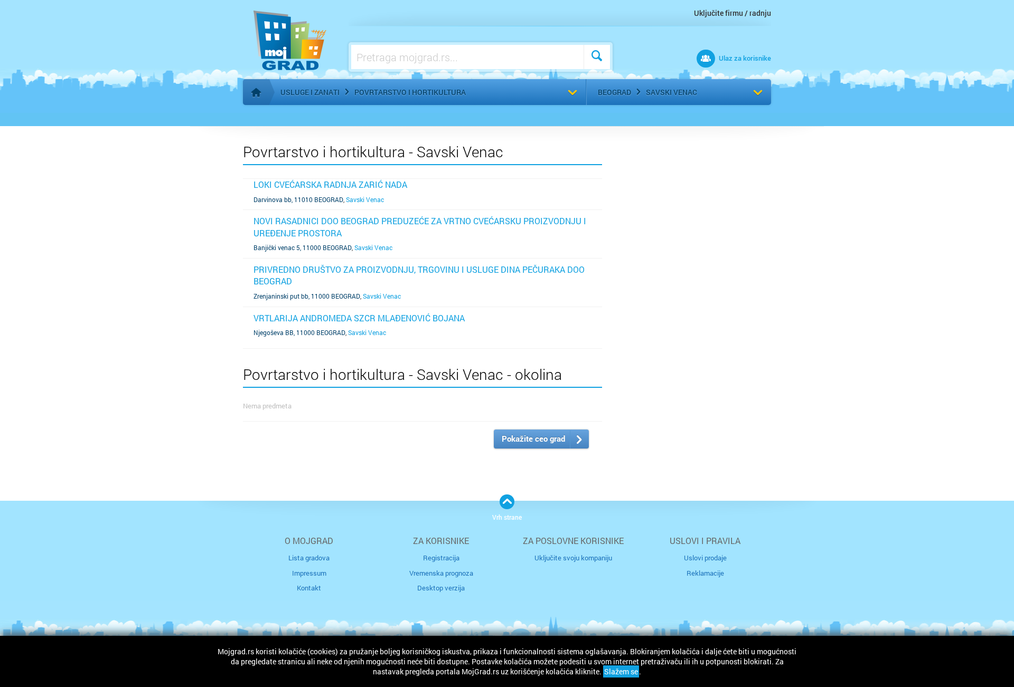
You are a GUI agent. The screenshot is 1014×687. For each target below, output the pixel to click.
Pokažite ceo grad (533, 438)
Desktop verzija (441, 588)
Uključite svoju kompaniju (573, 557)
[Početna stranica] (256, 92)
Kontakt (309, 588)
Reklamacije (705, 573)
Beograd (614, 92)
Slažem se (621, 671)
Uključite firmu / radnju (732, 13)
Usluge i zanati (310, 92)
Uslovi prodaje (705, 557)
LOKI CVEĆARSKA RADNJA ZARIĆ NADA (330, 184)
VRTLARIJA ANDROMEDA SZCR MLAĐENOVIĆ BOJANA (359, 317)
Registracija (441, 557)
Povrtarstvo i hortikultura (410, 92)
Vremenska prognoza (441, 573)
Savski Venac (671, 92)
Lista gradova (309, 557)
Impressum (309, 573)
